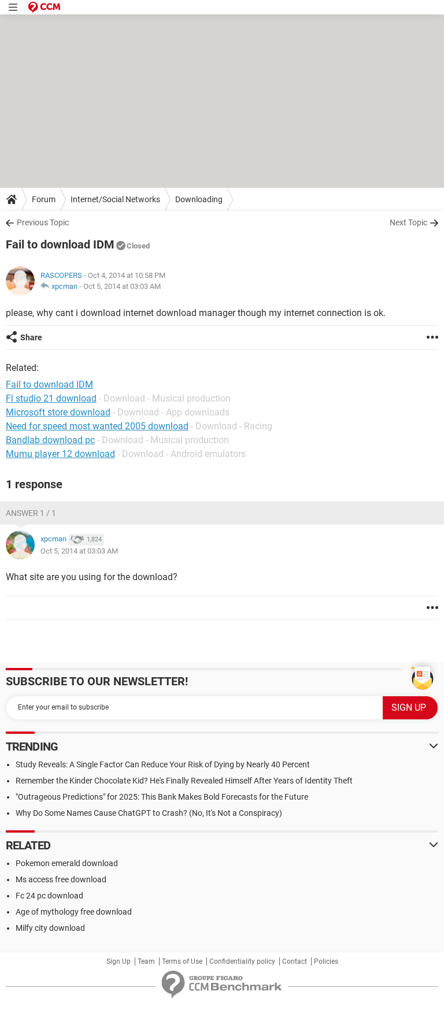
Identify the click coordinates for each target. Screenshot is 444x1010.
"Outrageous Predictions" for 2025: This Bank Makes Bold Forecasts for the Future (162, 796)
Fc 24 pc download (49, 895)
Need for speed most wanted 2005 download (97, 426)
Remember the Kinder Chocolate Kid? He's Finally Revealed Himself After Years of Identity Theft (184, 780)
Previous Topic (43, 222)
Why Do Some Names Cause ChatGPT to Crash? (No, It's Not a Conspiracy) (149, 813)
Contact (294, 961)
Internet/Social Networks (115, 199)
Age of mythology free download (74, 911)
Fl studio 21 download (51, 398)
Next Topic (408, 222)
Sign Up (118, 961)
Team (146, 961)
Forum (44, 199)
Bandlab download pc (50, 440)
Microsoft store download (58, 412)
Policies (326, 961)
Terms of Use (182, 961)
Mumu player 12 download (60, 453)
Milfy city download (50, 928)
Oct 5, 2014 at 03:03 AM (122, 286)
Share (31, 337)
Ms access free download (61, 879)
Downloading (199, 199)
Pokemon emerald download (67, 863)
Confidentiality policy (242, 961)
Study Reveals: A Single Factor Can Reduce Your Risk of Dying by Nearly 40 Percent (163, 764)
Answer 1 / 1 (31, 513)
